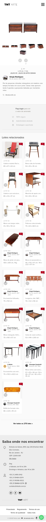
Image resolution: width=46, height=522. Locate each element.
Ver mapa (12, 459)
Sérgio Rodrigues (16, 77)
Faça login (20, 109)
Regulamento (22, 509)
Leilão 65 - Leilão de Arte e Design (23, 73)
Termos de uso (34, 509)
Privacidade (10, 509)
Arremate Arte (29, 518)
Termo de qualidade (18, 513)
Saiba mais (31, 513)
